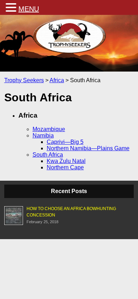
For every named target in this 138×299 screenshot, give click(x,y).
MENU (28, 9)
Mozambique (49, 129)
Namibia (43, 135)
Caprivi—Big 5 (65, 142)
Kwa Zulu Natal (66, 161)
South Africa (48, 155)
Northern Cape (65, 167)
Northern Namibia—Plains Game (88, 148)
